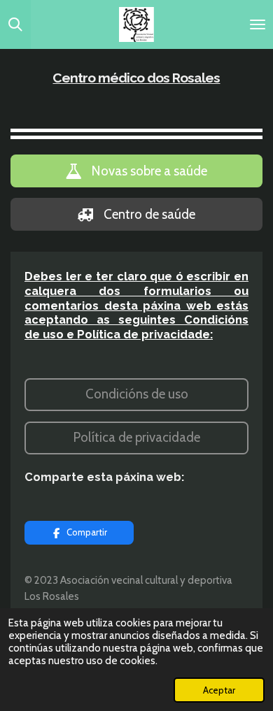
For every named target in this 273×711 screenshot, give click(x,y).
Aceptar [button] (219, 690)
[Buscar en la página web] (15, 24)
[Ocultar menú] (257, 24)
